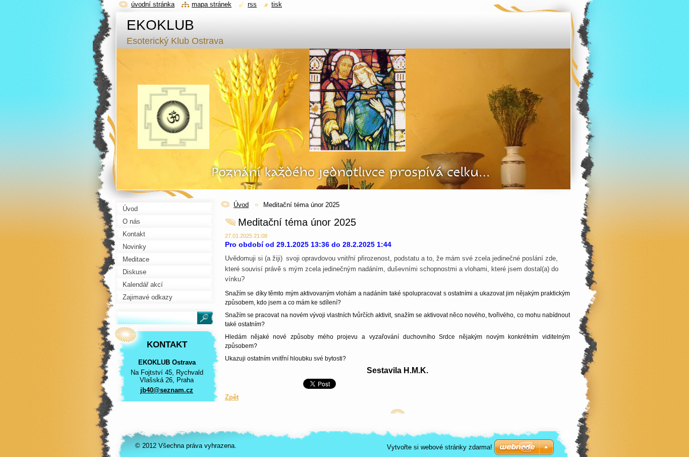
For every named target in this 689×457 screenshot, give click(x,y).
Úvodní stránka (153, 4)
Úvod (241, 205)
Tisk (276, 4)
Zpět (232, 397)
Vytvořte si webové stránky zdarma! (439, 447)
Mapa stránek (212, 4)
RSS (252, 4)
